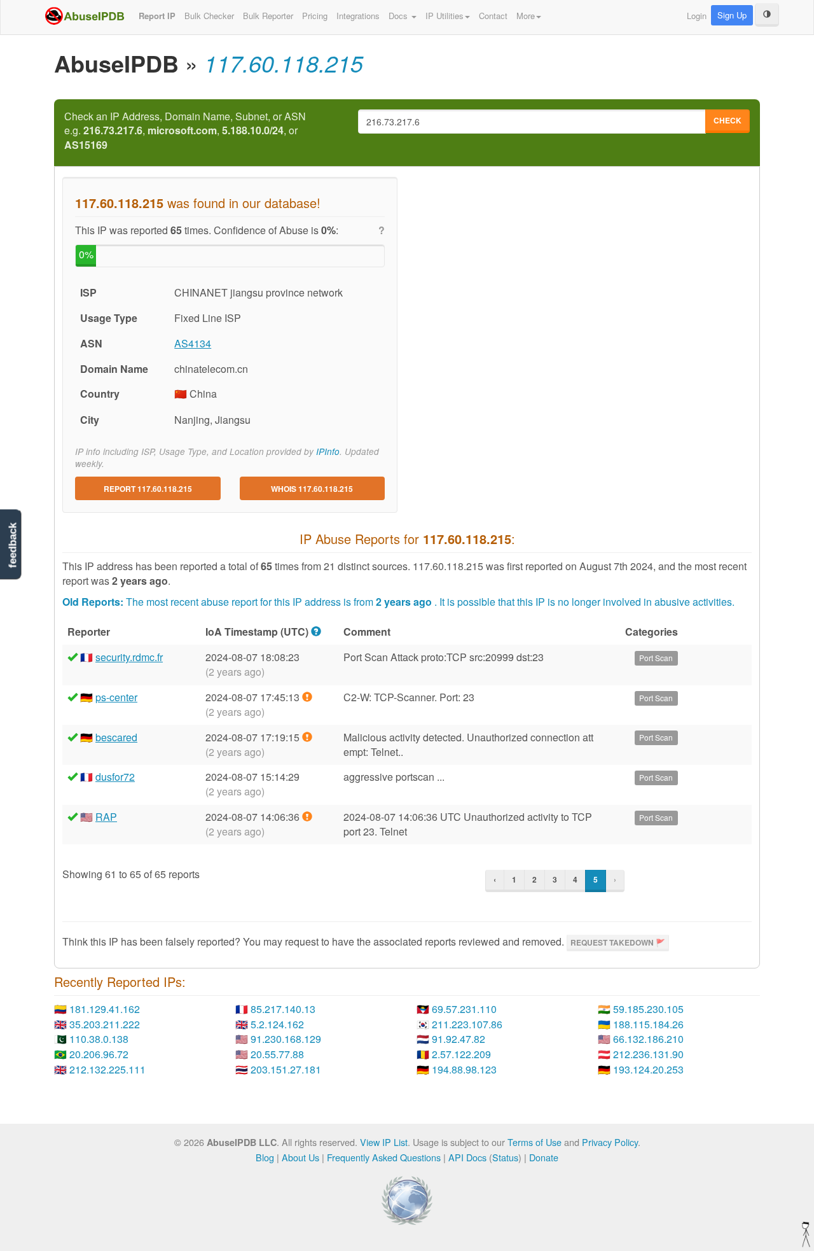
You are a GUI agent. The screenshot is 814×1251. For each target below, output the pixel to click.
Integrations (358, 16)
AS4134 (192, 343)
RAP (106, 816)
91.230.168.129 (286, 1038)
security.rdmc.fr (129, 657)
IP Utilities (444, 16)
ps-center (116, 697)
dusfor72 (115, 776)
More (525, 16)
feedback (12, 545)
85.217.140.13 (283, 1009)
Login (697, 16)
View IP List (384, 1142)
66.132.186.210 (648, 1038)
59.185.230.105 (648, 1009)
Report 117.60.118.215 (148, 488)
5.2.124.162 (277, 1024)
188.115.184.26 (648, 1024)
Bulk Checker (209, 16)
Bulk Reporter (268, 16)
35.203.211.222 (104, 1024)
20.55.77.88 (277, 1054)
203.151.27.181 (286, 1069)
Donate (543, 1157)
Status (505, 1157)
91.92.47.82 (458, 1038)
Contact (493, 16)
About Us (300, 1157)
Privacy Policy (610, 1142)
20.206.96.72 (98, 1054)
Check (728, 120)
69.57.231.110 (464, 1009)
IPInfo (328, 451)
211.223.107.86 (467, 1024)
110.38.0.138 (98, 1038)
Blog (265, 1157)
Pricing (315, 16)
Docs (399, 16)
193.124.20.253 (648, 1069)
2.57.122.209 (461, 1054)
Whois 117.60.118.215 (312, 488)
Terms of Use (534, 1142)
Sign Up (732, 15)
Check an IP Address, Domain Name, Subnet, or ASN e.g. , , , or (185, 131)
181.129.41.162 (104, 1009)
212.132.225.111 (107, 1069)
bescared (116, 737)
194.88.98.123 (464, 1069)
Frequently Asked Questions (384, 1157)
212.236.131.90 (648, 1054)
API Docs (467, 1157)
